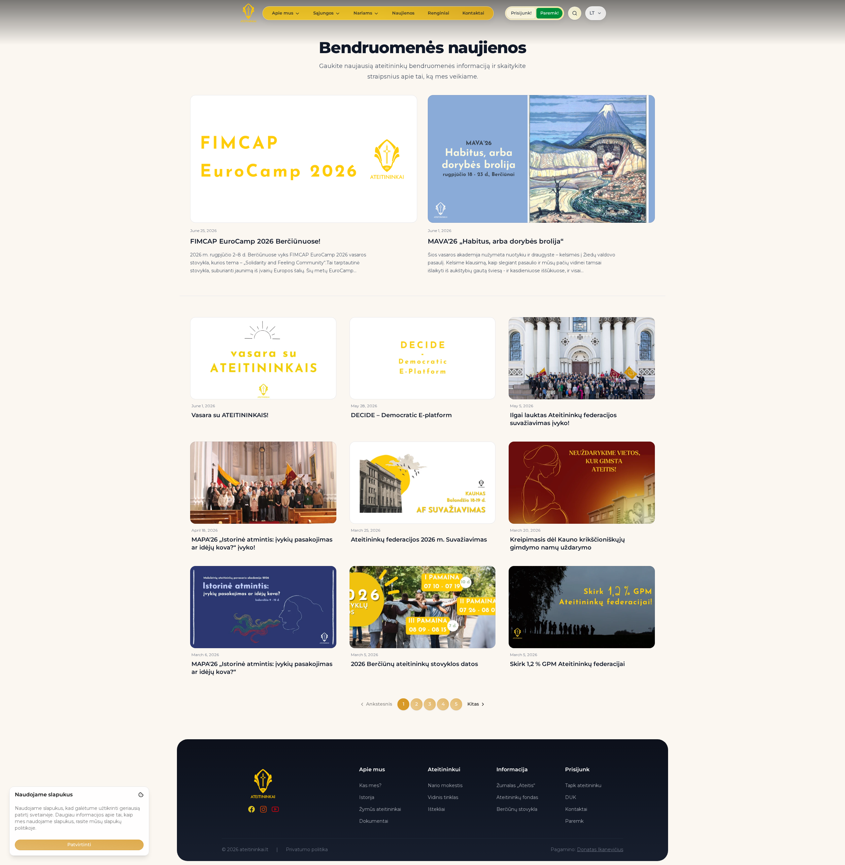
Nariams (363, 13)
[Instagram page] (263, 809)
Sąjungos (323, 13)
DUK (570, 797)
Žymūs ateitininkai (380, 809)
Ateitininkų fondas (517, 797)
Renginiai (438, 13)
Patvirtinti (79, 845)
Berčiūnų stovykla (516, 809)
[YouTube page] (275, 809)
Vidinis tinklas (443, 797)
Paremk (574, 821)
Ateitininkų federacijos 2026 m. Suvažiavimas (419, 539)
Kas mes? (370, 785)
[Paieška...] (574, 13)
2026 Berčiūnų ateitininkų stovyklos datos (414, 664)
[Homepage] (248, 13)
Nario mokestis (445, 785)
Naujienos (403, 13)
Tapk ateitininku (583, 785)
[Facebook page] (251, 809)
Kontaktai (473, 13)
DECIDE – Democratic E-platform (401, 415)
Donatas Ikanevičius (600, 849)
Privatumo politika (307, 849)
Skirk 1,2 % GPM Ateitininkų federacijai (567, 664)
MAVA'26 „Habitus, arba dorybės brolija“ (495, 241)
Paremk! (549, 13)
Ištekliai (436, 809)
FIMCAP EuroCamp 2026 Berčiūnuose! (255, 241)
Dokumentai (373, 821)
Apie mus (282, 13)
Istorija (366, 797)
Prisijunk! (521, 13)
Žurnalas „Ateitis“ (515, 785)
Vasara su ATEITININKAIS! (229, 415)
